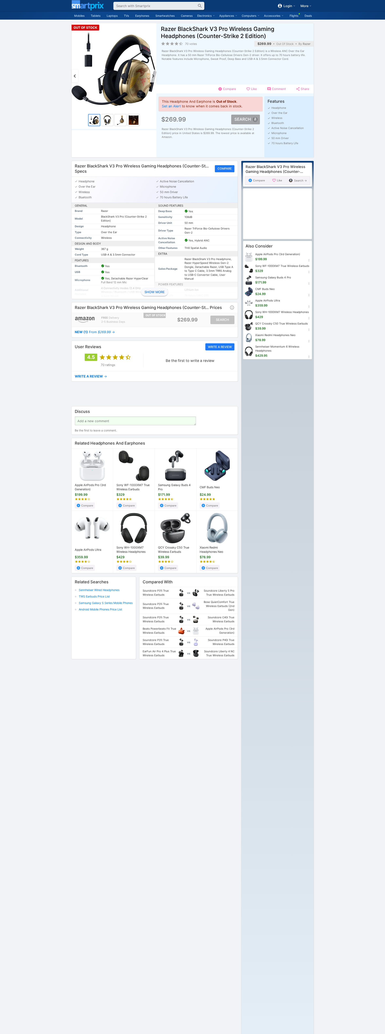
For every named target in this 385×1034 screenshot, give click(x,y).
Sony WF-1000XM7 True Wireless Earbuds (133, 487)
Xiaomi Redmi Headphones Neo (211, 550)
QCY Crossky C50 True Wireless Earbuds (173, 550)
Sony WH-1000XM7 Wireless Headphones (131, 550)
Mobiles (79, 15)
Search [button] (242, 119)
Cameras (187, 15)
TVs (126, 15)
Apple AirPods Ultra (88, 549)
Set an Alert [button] (171, 106)
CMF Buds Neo (210, 487)
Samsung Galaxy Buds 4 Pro (174, 487)
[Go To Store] (85, 319)
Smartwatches (165, 15)
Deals (308, 15)
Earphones (142, 15)
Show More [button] (155, 292)
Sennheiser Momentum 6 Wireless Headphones (277, 348)
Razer (306, 43)
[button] (232, 307)
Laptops (112, 15)
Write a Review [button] (220, 346)
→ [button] (95, 332)
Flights (294, 15)
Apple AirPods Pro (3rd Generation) (90, 487)
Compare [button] (224, 168)
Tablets (96, 15)
